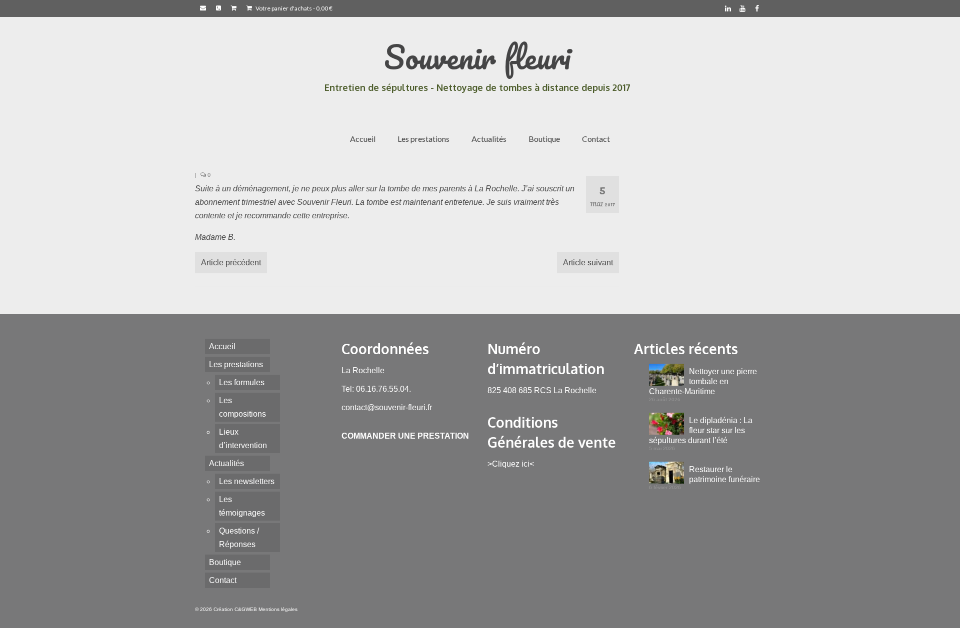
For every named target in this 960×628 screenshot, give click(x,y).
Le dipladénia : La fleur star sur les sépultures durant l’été (700, 430)
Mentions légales (278, 609)
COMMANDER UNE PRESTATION (405, 436)
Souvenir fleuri (477, 56)
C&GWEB (245, 609)
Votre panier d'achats (293, 8)
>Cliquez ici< (511, 464)
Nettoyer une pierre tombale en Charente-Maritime (703, 381)
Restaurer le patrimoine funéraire (724, 474)
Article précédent (231, 262)
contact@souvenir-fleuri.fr (387, 407)
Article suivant (588, 262)
